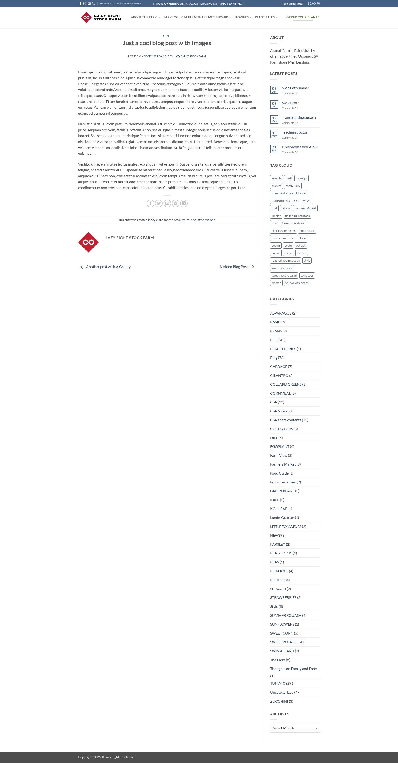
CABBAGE (278, 366)
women (210, 220)
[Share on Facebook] (150, 203)
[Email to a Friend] (167, 203)
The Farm (277, 660)
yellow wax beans (297, 283)
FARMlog (171, 17)
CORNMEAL (302, 201)
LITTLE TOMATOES (285, 526)
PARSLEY (277, 544)
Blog (273, 357)
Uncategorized (281, 692)
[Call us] (93, 3)
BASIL (275, 322)
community (293, 186)
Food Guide (279, 473)
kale (303, 238)
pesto (288, 245)
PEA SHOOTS (281, 553)
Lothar (276, 245)
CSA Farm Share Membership (204, 17)
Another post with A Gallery (108, 266)
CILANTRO (279, 375)
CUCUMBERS (281, 428)
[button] (314, 3)
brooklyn (179, 220)
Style (167, 35)
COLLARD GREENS (285, 384)
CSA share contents (285, 420)
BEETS (275, 340)
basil (289, 178)
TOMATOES (280, 683)
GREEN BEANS (282, 491)
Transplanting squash (299, 117)
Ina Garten (279, 238)
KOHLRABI (279, 508)
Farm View (278, 455)
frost (275, 223)
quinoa (276, 253)
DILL (274, 437)
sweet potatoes (282, 268)
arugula (276, 178)
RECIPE (276, 579)
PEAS (274, 562)
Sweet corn (290, 102)
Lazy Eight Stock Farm (190, 56)
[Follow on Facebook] (80, 3)
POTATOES (279, 571)
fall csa (285, 208)
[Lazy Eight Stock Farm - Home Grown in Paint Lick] (101, 17)
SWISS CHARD (282, 651)
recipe (288, 253)
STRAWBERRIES (283, 597)
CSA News (278, 411)
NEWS (275, 535)
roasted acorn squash (286, 260)
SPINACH (278, 588)
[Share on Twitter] (159, 203)
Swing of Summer (295, 88)
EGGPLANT (279, 446)
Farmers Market (305, 208)
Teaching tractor (294, 132)
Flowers (241, 17)
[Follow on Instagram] (84, 3)
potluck (301, 245)
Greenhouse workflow (299, 147)
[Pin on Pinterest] (175, 203)
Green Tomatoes (293, 223)
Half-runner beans (284, 231)
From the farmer (283, 482)
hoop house (307, 231)
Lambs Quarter (282, 517)
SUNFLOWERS (282, 624)
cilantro (276, 186)
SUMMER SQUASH (285, 615)
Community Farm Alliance (289, 193)
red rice (302, 253)
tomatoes (307, 275)
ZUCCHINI (279, 701)
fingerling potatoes (297, 216)
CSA (274, 208)
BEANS (276, 331)
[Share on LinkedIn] (184, 203)
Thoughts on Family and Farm (293, 668)
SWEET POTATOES (285, 642)
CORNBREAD (281, 201)
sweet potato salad (284, 275)
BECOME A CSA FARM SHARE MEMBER (120, 3)
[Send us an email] (89, 3)
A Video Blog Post (234, 266)
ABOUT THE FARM (144, 17)
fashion (191, 220)
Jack (293, 238)
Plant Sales (265, 17)
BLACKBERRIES (283, 349)
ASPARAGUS (280, 313)
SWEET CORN (281, 633)
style (201, 220)
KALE (274, 500)
